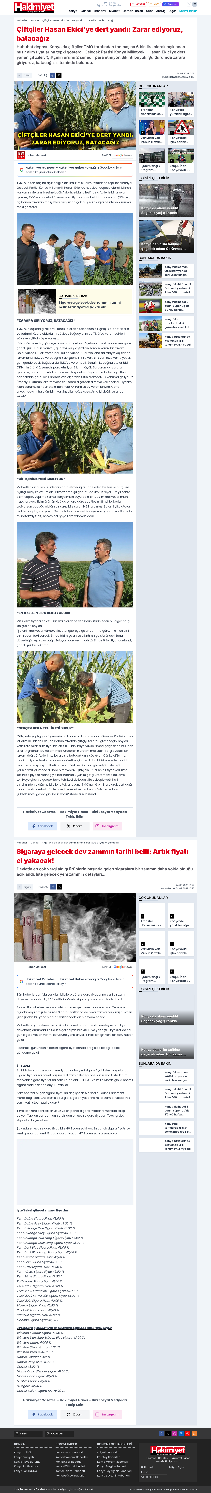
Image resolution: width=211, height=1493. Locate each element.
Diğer (172, 11)
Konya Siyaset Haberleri (71, 1452)
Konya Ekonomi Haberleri (72, 1457)
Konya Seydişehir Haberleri (114, 1471)
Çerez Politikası (149, 1476)
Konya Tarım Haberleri (70, 1471)
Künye (144, 1472)
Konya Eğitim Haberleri (70, 1466)
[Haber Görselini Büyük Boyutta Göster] (75, 115)
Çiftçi (27, 75)
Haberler (22, 20)
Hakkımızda (147, 1467)
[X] (168, 1433)
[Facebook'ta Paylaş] (52, 75)
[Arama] (189, 4)
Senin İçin (172, 4)
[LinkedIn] (181, 1433)
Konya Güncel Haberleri (71, 1475)
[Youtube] (187, 1433)
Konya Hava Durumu (27, 1462)
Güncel (85, 11)
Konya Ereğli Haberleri (111, 1466)
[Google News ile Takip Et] (122, 155)
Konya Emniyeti (24, 1457)
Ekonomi (100, 11)
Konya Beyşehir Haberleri (113, 1475)
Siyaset (114, 11)
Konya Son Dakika (25, 1471)
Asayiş (160, 11)
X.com (77, 826)
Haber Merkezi (36, 155)
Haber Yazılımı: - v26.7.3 (163, 1489)
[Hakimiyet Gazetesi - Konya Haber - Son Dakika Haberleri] (168, 1450)
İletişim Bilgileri (177, 1467)
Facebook (45, 826)
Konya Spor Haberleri (69, 1462)
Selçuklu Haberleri (108, 1452)
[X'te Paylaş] (58, 75)
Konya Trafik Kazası (26, 1466)
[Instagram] (174, 1433)
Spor (149, 11)
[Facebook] (161, 1433)
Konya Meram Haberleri (112, 1462)
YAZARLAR (140, 4)
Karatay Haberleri (108, 1457)
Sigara (27, 887)
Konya (73, 11)
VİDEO (157, 4)
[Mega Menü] (194, 4)
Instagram (110, 826)
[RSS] (194, 1433)
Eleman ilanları (133, 11)
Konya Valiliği (22, 1452)
